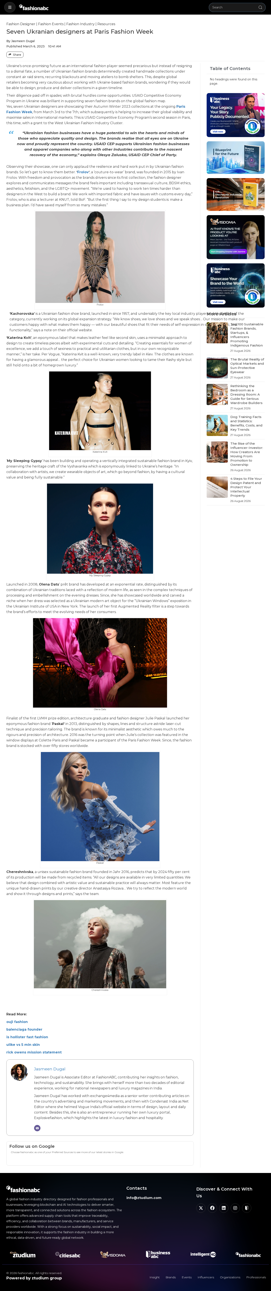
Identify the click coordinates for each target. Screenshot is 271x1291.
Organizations (230, 1277)
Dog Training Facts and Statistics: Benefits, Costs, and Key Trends (246, 423)
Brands (171, 1277)
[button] (9, 7)
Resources (106, 24)
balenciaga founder (24, 1029)
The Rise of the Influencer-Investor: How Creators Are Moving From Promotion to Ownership (246, 454)
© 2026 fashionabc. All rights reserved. (34, 1273)
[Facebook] (212, 1208)
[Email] (37, 1128)
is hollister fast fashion (27, 1037)
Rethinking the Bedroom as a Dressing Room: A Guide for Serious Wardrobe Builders (246, 394)
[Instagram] (235, 1208)
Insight (154, 1277)
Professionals (256, 1277)
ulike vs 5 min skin (23, 1045)
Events (187, 1277)
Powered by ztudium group (34, 1278)
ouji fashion (17, 1022)
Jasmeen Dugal (49, 1068)
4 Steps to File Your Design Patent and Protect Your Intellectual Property (246, 487)
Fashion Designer (20, 24)
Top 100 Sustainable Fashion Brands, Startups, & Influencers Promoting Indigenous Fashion (246, 334)
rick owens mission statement (34, 1052)
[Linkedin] (223, 1208)
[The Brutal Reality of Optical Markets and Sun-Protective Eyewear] (217, 368)
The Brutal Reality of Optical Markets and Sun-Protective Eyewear (247, 365)
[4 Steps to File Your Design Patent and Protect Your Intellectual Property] (217, 490)
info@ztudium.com (144, 1198)
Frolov (83, 172)
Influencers (206, 1277)
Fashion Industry (80, 24)
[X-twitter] (201, 1208)
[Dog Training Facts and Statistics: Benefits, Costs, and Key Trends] (217, 426)
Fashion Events (51, 24)
